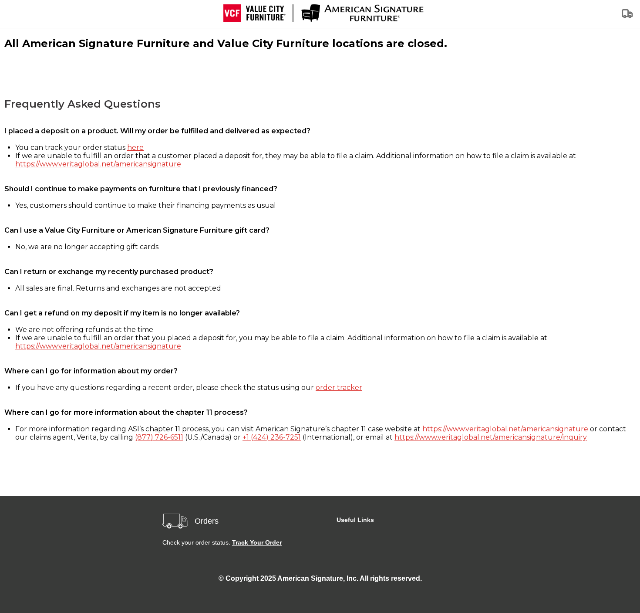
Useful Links (355, 519)
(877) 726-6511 (159, 437)
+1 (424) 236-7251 (272, 437)
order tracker (339, 387)
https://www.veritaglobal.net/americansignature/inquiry (490, 437)
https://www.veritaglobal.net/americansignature (98, 164)
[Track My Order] (628, 16)
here (135, 147)
